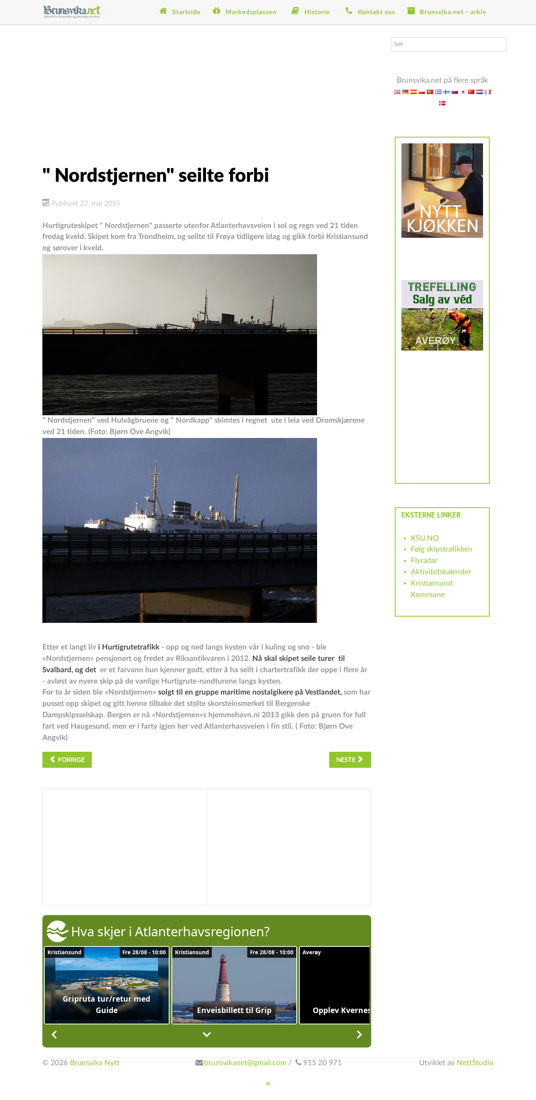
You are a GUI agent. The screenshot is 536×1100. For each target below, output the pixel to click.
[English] (397, 91)
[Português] (430, 91)
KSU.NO (425, 538)
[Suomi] (446, 91)
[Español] (413, 91)
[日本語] (463, 91)
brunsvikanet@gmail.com (245, 1063)
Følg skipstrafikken (441, 549)
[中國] (471, 91)
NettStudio (475, 1063)
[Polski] (422, 91)
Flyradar (424, 560)
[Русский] (455, 91)
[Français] (488, 91)
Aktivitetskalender (441, 572)
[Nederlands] (479, 91)
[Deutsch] (405, 91)
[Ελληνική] (438, 91)
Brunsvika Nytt (95, 1063)
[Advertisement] (206, 92)
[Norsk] (442, 103)
